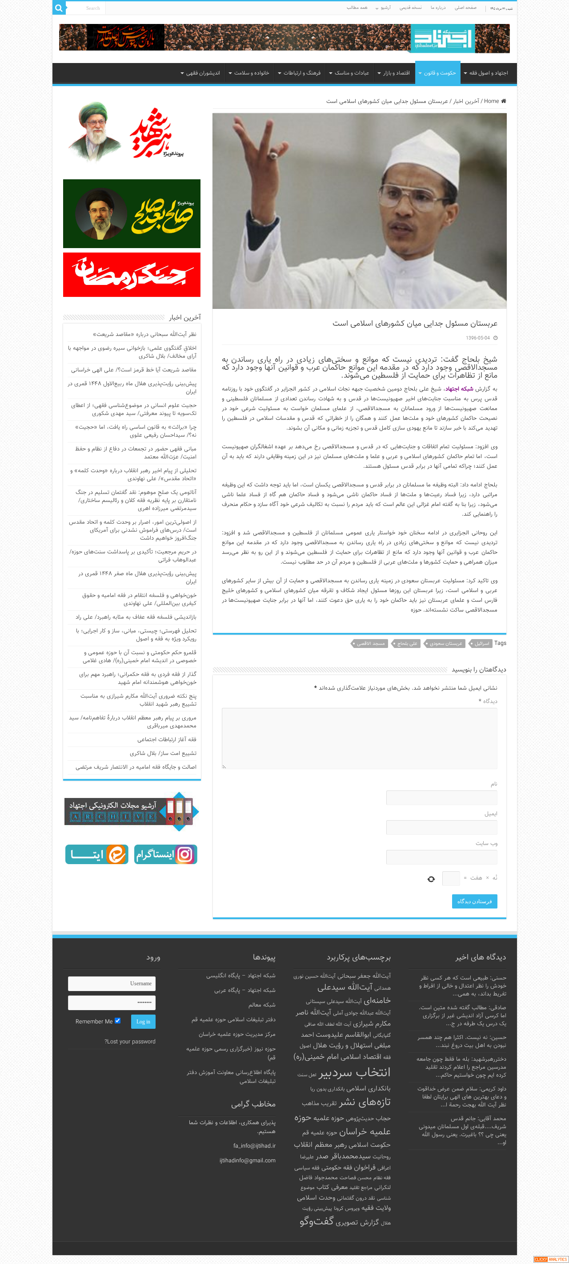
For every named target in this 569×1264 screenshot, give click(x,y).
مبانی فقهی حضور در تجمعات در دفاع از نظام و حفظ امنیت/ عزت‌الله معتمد (135, 453)
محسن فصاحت (356, 1178)
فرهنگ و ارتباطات (302, 73)
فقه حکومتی (336, 1168)
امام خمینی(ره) (316, 1057)
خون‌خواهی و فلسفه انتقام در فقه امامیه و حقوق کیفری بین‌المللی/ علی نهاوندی (139, 599)
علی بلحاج (407, 644)
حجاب (383, 1119)
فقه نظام (382, 1178)
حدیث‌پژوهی (360, 1118)
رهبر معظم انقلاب (320, 1145)
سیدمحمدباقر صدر (343, 1156)
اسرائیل (482, 644)
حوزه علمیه (328, 1118)
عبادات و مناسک (352, 73)
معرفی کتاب (332, 1187)
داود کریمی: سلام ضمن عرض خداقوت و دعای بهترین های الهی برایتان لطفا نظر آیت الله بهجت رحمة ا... (461, 1097)
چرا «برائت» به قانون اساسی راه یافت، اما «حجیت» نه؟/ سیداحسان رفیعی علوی (135, 431)
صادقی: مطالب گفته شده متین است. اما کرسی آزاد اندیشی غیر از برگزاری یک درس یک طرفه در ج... (462, 1015)
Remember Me (95, 1022)
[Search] (59, 8)
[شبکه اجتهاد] (284, 39)
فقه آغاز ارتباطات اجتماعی (166, 739)
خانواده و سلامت (251, 73)
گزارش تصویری (357, 1222)
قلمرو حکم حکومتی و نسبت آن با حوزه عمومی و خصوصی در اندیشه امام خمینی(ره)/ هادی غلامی (139, 656)
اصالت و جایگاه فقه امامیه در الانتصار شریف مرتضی (136, 767)
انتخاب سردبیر (354, 1073)
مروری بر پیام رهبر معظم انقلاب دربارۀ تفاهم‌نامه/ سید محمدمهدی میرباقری (132, 722)
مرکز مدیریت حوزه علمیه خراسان (237, 1034)
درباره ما (438, 7)
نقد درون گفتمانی (356, 1198)
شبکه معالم (262, 1005)
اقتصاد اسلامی (361, 1057)
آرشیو (386, 7)
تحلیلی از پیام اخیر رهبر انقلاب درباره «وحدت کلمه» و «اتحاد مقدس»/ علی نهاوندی (133, 474)
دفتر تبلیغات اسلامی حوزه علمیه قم (234, 1019)
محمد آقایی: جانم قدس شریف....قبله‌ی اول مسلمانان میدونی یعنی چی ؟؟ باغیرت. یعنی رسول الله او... (462, 1130)
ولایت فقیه (376, 1208)
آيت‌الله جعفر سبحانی (364, 976)
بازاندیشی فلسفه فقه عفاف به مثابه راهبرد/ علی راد (136, 617)
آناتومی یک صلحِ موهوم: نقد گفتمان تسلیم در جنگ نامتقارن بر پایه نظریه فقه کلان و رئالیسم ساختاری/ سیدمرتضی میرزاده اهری (136, 500)
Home (492, 101)
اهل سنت (307, 1075)
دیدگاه (488, 701)
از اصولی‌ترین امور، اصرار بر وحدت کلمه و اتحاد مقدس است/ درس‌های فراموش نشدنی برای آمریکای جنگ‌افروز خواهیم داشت (132, 530)
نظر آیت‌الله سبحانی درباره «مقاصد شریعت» (144, 334)
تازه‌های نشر (365, 1102)
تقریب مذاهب (319, 1103)
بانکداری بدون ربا (327, 1089)
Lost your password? (130, 1042)
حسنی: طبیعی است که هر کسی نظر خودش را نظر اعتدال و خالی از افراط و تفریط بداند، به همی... (462, 986)
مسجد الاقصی (371, 644)
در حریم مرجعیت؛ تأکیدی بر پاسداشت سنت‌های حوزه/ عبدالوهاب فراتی (132, 556)
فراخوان (365, 1167)
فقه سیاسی (307, 1168)
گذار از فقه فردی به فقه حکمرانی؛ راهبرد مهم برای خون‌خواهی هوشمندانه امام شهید (137, 678)
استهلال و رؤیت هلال (343, 1045)
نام (494, 784)
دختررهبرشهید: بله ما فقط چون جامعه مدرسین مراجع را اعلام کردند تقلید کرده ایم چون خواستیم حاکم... (461, 1067)
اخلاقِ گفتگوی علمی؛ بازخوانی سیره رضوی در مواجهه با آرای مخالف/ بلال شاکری (132, 352)
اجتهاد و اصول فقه (488, 73)
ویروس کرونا (347, 1209)
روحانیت (382, 1157)
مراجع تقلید (361, 1188)
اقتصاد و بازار (396, 73)
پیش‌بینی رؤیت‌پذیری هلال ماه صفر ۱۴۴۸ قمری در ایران (137, 577)
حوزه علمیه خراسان (342, 1125)
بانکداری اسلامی (368, 1088)
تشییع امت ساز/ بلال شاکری (163, 753)
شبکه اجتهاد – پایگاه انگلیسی (241, 976)
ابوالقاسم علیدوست (343, 1035)
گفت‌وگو (317, 1221)
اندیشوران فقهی (203, 73)
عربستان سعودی (446, 644)
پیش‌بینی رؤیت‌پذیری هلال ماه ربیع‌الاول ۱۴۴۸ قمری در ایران (132, 387)
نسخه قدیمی (411, 7)
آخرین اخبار (466, 101)
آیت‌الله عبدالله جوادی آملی (362, 1013)
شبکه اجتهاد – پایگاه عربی (245, 990)
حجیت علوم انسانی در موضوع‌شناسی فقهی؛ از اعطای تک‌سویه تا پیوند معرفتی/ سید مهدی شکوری (133, 409)
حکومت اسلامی (370, 1145)
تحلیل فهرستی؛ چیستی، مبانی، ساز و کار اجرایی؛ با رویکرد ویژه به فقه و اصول (136, 635)
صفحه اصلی (466, 7)
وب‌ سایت (486, 843)
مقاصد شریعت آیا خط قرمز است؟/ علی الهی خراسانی (133, 370)
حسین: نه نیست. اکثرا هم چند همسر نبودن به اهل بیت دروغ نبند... (461, 1041)
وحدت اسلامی (316, 1198)
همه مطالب (357, 7)
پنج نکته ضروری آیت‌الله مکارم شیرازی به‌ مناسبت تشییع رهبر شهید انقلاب (138, 700)
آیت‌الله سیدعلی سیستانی (334, 1001)
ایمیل (491, 814)
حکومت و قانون (440, 73)
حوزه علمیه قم (319, 1133)
